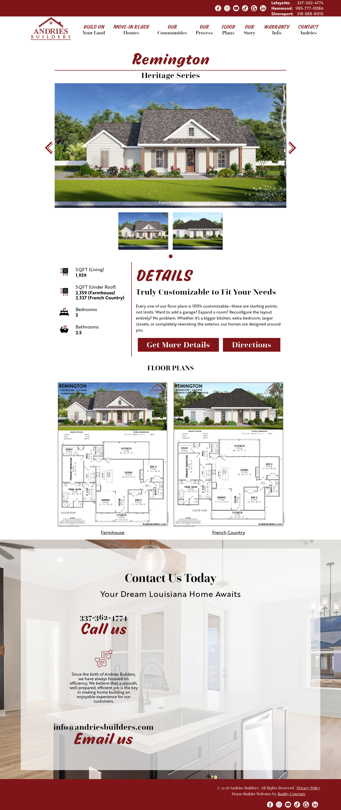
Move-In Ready (131, 29)
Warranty (276, 29)
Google (253, 8)
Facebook (217, 8)
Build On (94, 29)
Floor (228, 29)
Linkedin (262, 8)
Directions (251, 345)
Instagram (226, 8)
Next (292, 148)
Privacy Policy (308, 788)
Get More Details (178, 345)
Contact (308, 29)
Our (172, 29)
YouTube (235, 8)
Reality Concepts (292, 794)
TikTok (244, 8)
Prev (49, 148)
